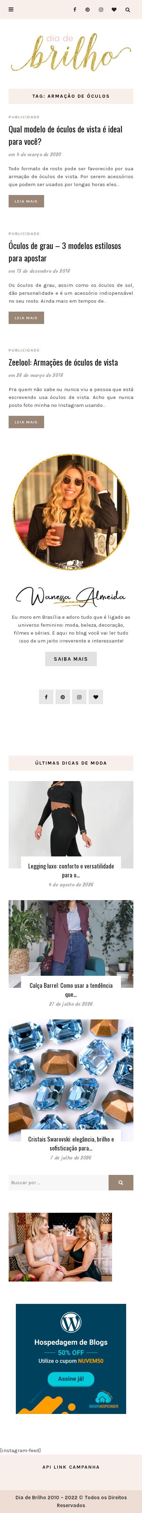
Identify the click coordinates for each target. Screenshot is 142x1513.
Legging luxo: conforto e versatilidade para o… (71, 870)
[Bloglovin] (112, 9)
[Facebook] (72, 9)
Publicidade (24, 117)
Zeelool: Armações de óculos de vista (63, 362)
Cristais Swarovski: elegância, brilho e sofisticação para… (71, 1143)
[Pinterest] (85, 9)
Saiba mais (71, 659)
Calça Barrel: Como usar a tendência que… (71, 989)
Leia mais (26, 201)
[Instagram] (98, 9)
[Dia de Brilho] (71, 53)
